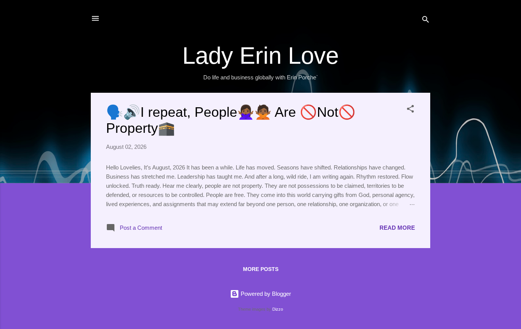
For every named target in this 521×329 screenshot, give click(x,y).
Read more (397, 227)
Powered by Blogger (265, 293)
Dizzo (277, 309)
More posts (260, 269)
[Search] (425, 20)
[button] (410, 110)
